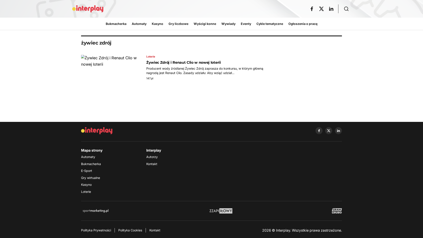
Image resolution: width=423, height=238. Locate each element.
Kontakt (151, 164)
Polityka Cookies (130, 230)
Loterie (86, 191)
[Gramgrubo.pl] (337, 211)
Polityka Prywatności (96, 230)
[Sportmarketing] (95, 211)
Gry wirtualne (90, 178)
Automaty (88, 157)
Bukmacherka (91, 164)
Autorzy (152, 157)
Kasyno (86, 184)
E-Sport (86, 171)
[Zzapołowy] (221, 211)
